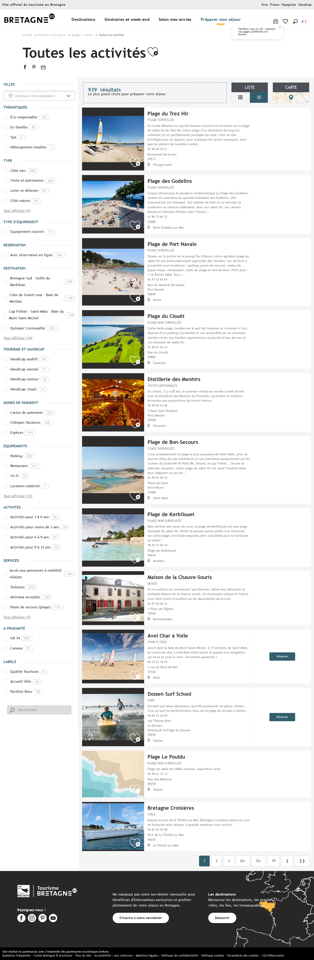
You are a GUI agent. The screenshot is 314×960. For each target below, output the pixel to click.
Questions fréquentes (16, 955)
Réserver (282, 656)
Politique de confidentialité (179, 955)
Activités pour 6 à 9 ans (33, 537)
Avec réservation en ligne (36, 255)
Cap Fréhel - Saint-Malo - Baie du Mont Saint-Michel (41, 314)
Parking (21, 456)
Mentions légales (147, 955)
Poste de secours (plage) (35, 607)
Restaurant (23, 466)
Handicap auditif (28, 359)
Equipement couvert (31, 231)
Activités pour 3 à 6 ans (33, 517)
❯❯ (302, 861)
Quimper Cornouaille (32, 328)
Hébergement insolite (31, 147)
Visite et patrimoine (31, 180)
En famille (22, 127)
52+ (258, 861)
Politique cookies (212, 955)
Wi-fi (18, 476)
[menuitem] (29, 19)
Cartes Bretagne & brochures (53, 955)
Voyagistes (289, 4)
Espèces (21, 432)
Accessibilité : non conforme (113, 955)
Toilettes (22, 587)
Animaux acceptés (30, 597)
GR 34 (19, 638)
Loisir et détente (28, 190)
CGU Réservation (273, 955)
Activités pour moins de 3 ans (38, 527)
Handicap (305, 4)
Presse (274, 4)
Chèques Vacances (30, 422)
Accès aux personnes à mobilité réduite (41, 573)
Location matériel (28, 486)
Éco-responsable (28, 117)
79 (273, 861)
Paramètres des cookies (242, 955)
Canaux (20, 648)
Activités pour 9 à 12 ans (34, 547)
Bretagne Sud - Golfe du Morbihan (41, 281)
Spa (16, 137)
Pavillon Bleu (25, 691)
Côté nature (24, 200)
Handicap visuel (27, 389)
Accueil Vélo (24, 681)
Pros (265, 4)
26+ (242, 861)
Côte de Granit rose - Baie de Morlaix (41, 298)
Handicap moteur (28, 379)
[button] (295, 21)
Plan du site (83, 955)
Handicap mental (28, 369)
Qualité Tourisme (27, 671)
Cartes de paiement (31, 412)
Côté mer (22, 170)
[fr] (304, 21)
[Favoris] (286, 21)
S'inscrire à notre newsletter (141, 918)
